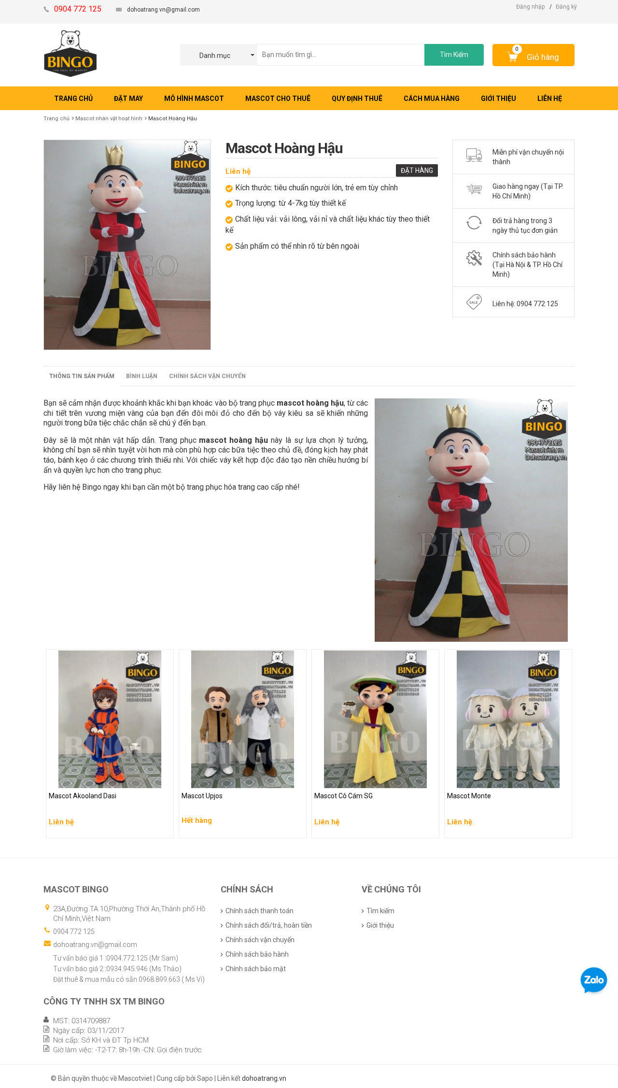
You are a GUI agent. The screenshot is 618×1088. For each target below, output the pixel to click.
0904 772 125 (74, 931)
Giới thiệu (380, 925)
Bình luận (141, 376)
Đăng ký (566, 6)
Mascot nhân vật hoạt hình (108, 118)
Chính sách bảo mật (255, 969)
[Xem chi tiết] (163, 827)
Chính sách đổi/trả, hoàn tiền (268, 925)
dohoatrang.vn (264, 1078)
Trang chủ (56, 118)
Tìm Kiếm (454, 54)
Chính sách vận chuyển (207, 376)
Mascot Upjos (203, 778)
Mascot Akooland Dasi (84, 778)
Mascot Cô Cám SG (344, 778)
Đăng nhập (530, 6)
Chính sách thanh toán (259, 911)
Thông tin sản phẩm (81, 376)
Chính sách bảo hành (257, 954)
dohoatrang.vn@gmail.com (163, 9)
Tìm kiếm (380, 911)
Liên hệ (238, 171)
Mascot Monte (469, 778)
